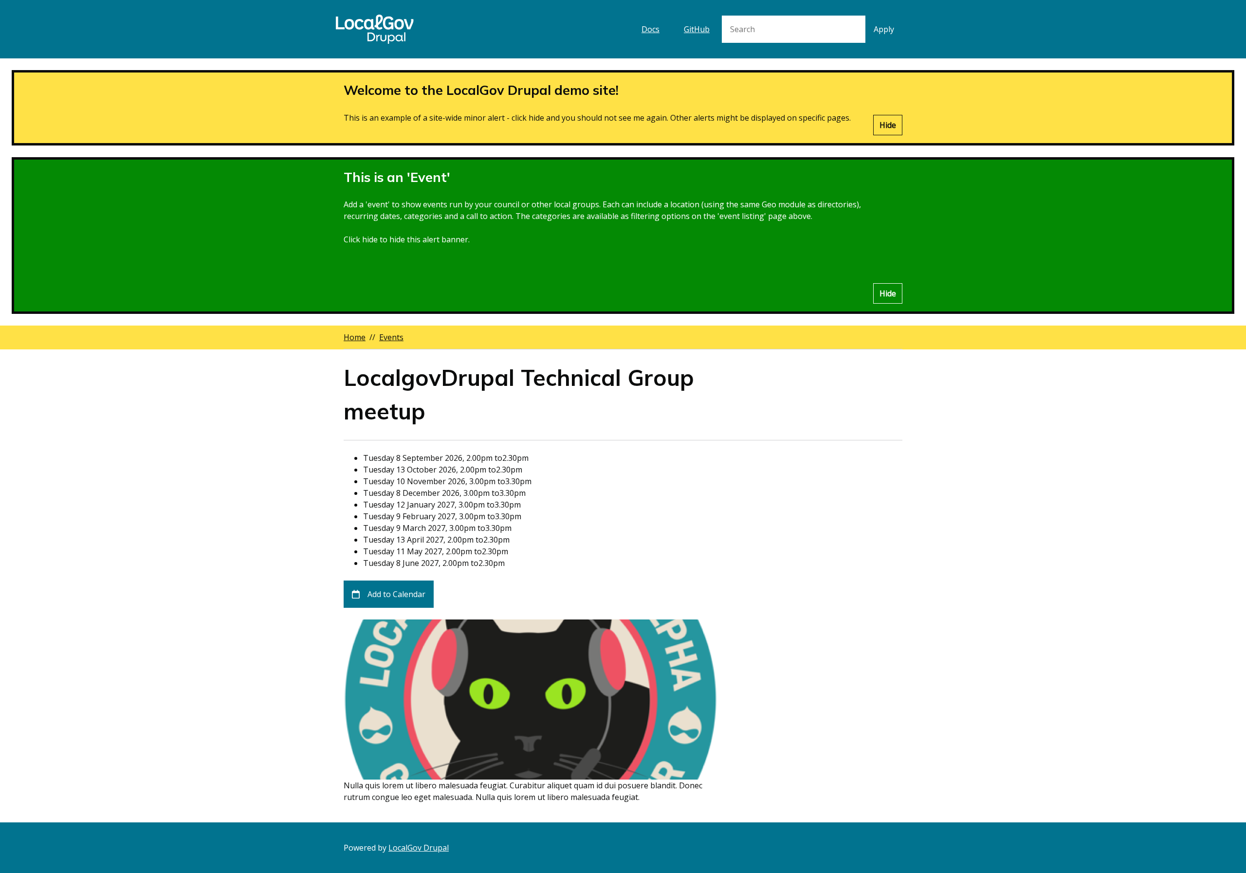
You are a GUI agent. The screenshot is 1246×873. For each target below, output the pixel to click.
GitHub (697, 29)
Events (391, 337)
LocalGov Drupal (418, 847)
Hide (888, 125)
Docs (650, 29)
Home (355, 337)
